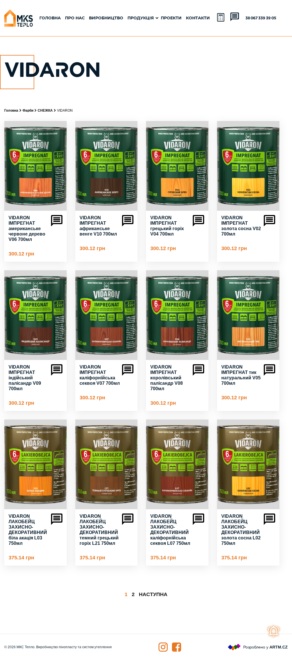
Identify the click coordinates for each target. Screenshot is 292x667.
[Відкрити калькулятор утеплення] (221, 18)
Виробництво (106, 18)
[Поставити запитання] (234, 17)
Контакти (198, 18)
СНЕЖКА (45, 110)
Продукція (140, 18)
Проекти (171, 18)
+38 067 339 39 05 (259, 18)
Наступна (153, 594)
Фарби (28, 110)
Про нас (75, 18)
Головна (50, 18)
